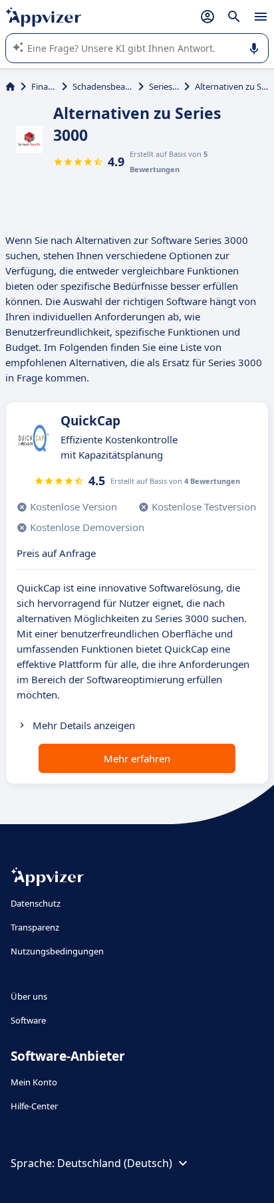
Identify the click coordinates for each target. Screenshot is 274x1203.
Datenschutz (36, 903)
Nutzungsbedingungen (57, 951)
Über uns (29, 996)
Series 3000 (164, 86)
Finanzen (44, 86)
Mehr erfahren (137, 758)
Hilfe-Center (34, 1106)
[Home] (10, 86)
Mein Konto (34, 1082)
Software (28, 1020)
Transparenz (35, 927)
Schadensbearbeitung (102, 86)
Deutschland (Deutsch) (114, 1163)
